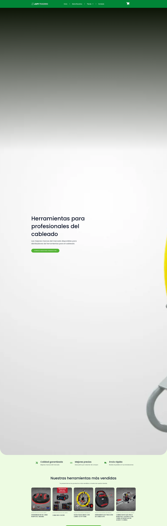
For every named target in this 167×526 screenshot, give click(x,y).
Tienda (89, 4)
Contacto (101, 4)
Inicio (65, 4)
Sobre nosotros (77, 4)
